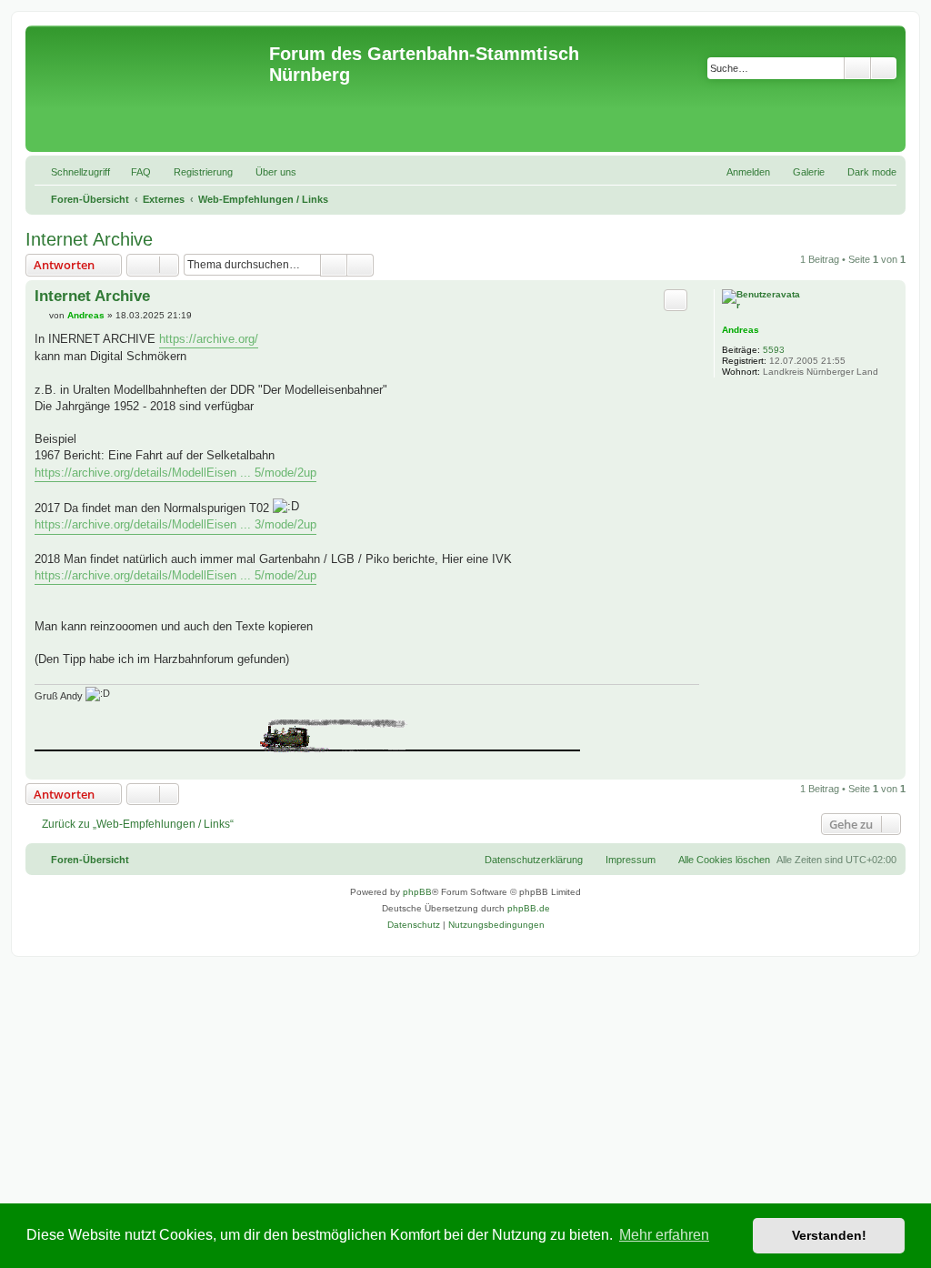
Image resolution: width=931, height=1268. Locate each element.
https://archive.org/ (208, 339)
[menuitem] (133, 172)
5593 (774, 350)
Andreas (740, 330)
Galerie (809, 171)
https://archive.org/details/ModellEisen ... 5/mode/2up (175, 472)
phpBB (417, 892)
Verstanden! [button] (829, 1235)
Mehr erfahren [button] (664, 1235)
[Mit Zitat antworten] (675, 300)
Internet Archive (89, 239)
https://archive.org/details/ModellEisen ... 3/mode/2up (175, 524)
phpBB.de (528, 908)
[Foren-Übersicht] (149, 88)
